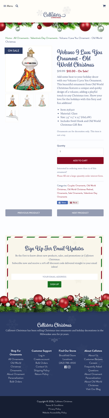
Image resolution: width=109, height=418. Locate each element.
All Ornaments (21, 38)
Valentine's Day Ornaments (43, 38)
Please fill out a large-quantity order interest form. (80, 175)
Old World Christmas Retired (80, 189)
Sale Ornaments (75, 193)
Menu (10, 6)
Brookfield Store (67, 355)
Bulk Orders (16, 381)
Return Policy (41, 374)
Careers (93, 363)
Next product (80, 212)
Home (8, 38)
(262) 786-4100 (67, 363)
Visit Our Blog (93, 389)
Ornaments (62, 193)
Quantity (61, 145)
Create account (41, 359)
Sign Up (54, 284)
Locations (67, 359)
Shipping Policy (41, 370)
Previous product (29, 212)
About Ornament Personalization (16, 376)
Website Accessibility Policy (54, 412)
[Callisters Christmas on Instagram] (69, 366)
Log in (42, 355)
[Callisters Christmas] (55, 15)
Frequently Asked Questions (93, 368)
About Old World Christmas (93, 383)
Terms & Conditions (54, 405)
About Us (93, 355)
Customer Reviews (93, 359)
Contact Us (41, 366)
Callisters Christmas (63, 401)
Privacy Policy (54, 409)
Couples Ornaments (76, 185)
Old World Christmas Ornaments (16, 366)
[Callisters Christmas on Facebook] (66, 366)
